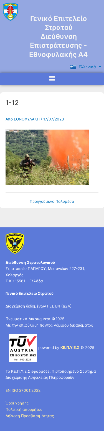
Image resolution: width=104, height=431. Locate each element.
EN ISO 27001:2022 (23, 390)
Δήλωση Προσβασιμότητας (30, 416)
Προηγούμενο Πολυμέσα (52, 202)
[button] (52, 79)
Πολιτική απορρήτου (24, 409)
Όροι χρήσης (17, 403)
